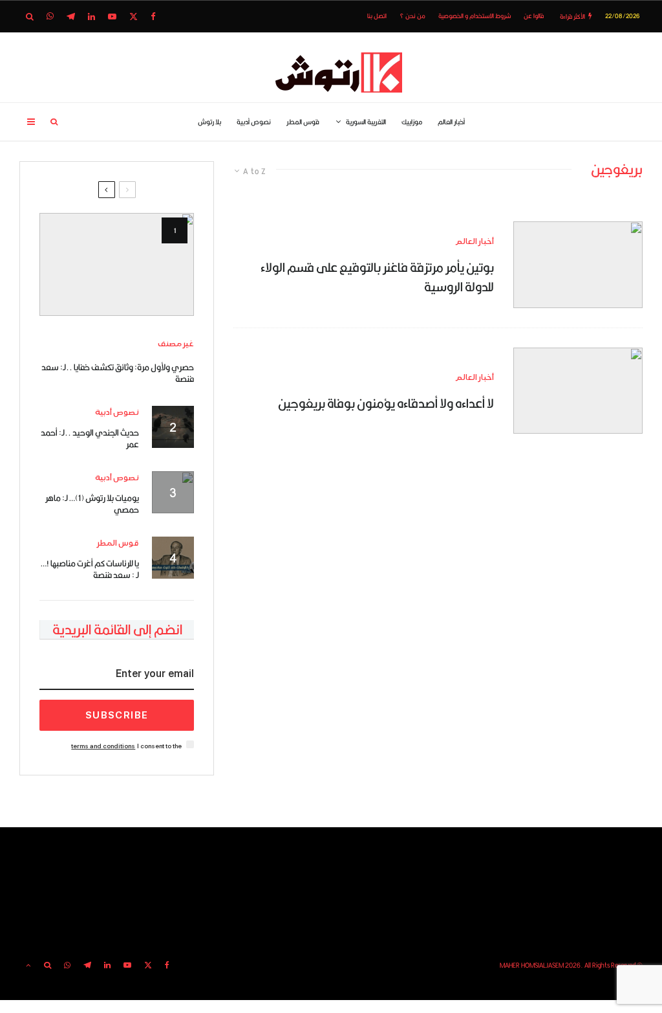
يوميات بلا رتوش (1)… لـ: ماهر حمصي (92, 503)
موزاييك (411, 121)
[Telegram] (70, 16)
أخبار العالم (451, 121)
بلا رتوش (209, 121)
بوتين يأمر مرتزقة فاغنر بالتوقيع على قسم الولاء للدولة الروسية (377, 277)
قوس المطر (302, 121)
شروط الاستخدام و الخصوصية (474, 15)
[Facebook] (153, 16)
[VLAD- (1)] (578, 264)
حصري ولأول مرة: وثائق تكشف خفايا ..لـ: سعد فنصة (117, 372)
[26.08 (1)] (578, 391)
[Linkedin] (91, 16)
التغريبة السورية (366, 121)
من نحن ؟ (412, 15)
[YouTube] (112, 16)
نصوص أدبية (254, 121)
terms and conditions (103, 746)
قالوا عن (534, 15)
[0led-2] (116, 264)
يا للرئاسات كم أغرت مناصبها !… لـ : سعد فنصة (90, 569)
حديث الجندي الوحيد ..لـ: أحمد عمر (90, 438)
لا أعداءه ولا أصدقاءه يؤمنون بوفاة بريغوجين (386, 403)
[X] (133, 16)
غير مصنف (176, 344)
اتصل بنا (377, 15)
